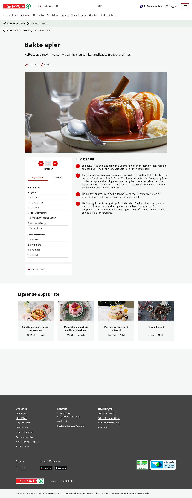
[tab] (38, 178)
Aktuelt (64, 15)
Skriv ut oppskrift (38, 269)
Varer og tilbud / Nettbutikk (16, 15)
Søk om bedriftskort (106, 413)
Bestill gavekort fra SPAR (109, 423)
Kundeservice (63, 421)
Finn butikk (38, 15)
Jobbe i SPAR (21, 418)
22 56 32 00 (65, 413)
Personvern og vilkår (24, 437)
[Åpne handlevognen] (185, 6)
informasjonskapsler (90, 493)
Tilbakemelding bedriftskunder (70, 426)
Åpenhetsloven (22, 446)
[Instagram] (24, 468)
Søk (100, 6)
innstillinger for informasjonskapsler (136, 493)
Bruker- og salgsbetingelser (28, 441)
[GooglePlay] (46, 468)
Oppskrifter (52, 15)
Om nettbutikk (22, 427)
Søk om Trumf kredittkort (109, 418)
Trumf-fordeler (78, 15)
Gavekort (93, 15)
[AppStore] (60, 468)
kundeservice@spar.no (70, 416)
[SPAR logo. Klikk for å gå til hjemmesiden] (17, 6)
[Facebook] (18, 468)
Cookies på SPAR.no (24, 432)
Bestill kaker (103, 427)
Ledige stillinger (109, 15)
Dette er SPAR (22, 413)
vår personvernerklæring (72, 493)
